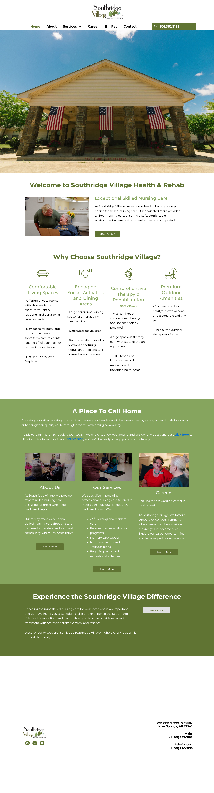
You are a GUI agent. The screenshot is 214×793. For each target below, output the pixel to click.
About (52, 26)
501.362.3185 (170, 26)
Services (70, 26)
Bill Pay (111, 26)
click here (182, 434)
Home (35, 26)
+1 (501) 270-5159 (181, 748)
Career (93, 26)
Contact (130, 26)
